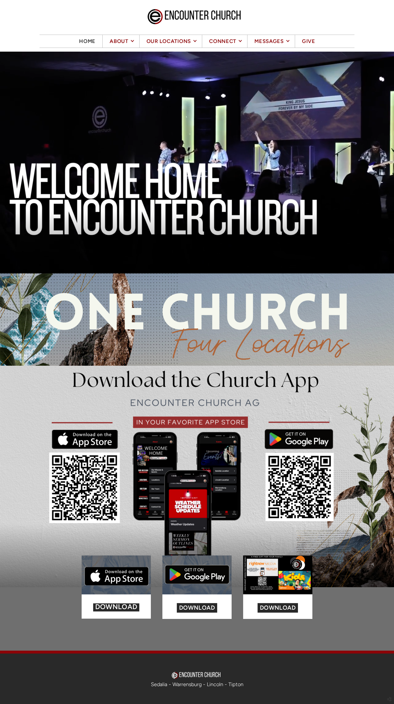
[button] (116, 607)
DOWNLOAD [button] (197, 607)
